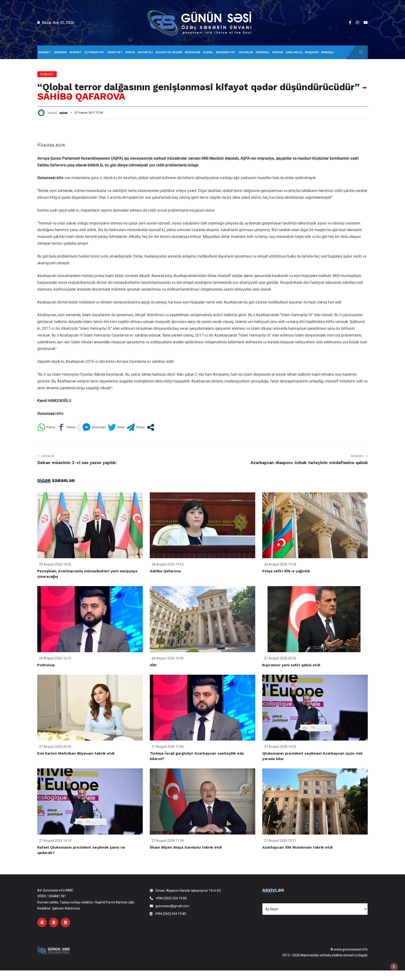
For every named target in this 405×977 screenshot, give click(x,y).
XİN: (153, 665)
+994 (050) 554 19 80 (171, 898)
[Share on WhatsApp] (46, 427)
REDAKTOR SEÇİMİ (168, 52)
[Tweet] (116, 427)
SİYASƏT (75, 52)
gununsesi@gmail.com (172, 906)
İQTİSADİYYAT (94, 52)
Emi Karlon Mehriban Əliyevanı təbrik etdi (75, 753)
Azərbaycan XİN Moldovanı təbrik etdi (297, 847)
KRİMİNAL (263, 52)
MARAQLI (327, 52)
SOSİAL (208, 52)
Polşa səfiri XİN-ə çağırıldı (286, 571)
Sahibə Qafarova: (165, 571)
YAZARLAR (245, 52)
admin (63, 113)
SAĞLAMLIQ (294, 52)
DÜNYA (130, 52)
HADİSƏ (277, 52)
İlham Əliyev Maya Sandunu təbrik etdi (186, 847)
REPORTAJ (145, 52)
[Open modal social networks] (150, 427)
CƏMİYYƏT (115, 52)
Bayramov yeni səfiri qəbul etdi (291, 665)
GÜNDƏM (60, 52)
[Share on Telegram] (136, 427)
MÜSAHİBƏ (192, 52)
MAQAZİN (312, 52)
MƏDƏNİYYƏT (226, 52)
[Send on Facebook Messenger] (94, 427)
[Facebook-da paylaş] (66, 427)
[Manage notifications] (394, 966)
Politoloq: (46, 665)
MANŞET (45, 52)
